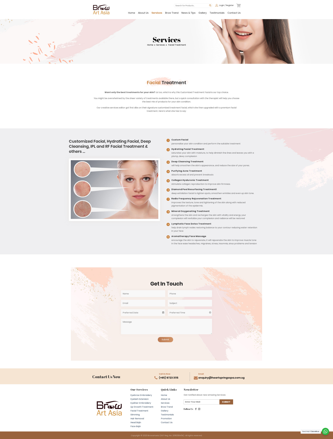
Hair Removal (137, 418)
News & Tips (188, 12)
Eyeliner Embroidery (140, 402)
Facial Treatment (139, 410)
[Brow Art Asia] (101, 9)
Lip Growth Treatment (141, 406)
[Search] (210, 5)
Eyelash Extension (139, 399)
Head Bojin (135, 422)
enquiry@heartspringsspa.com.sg (221, 377)
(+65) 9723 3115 (168, 377)
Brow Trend (171, 12)
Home (131, 12)
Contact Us (234, 12)
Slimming (135, 414)
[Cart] (238, 5)
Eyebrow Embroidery (141, 395)
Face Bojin (135, 426)
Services (157, 12)
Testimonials (217, 12)
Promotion (166, 418)
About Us (143, 12)
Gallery (202, 12)
